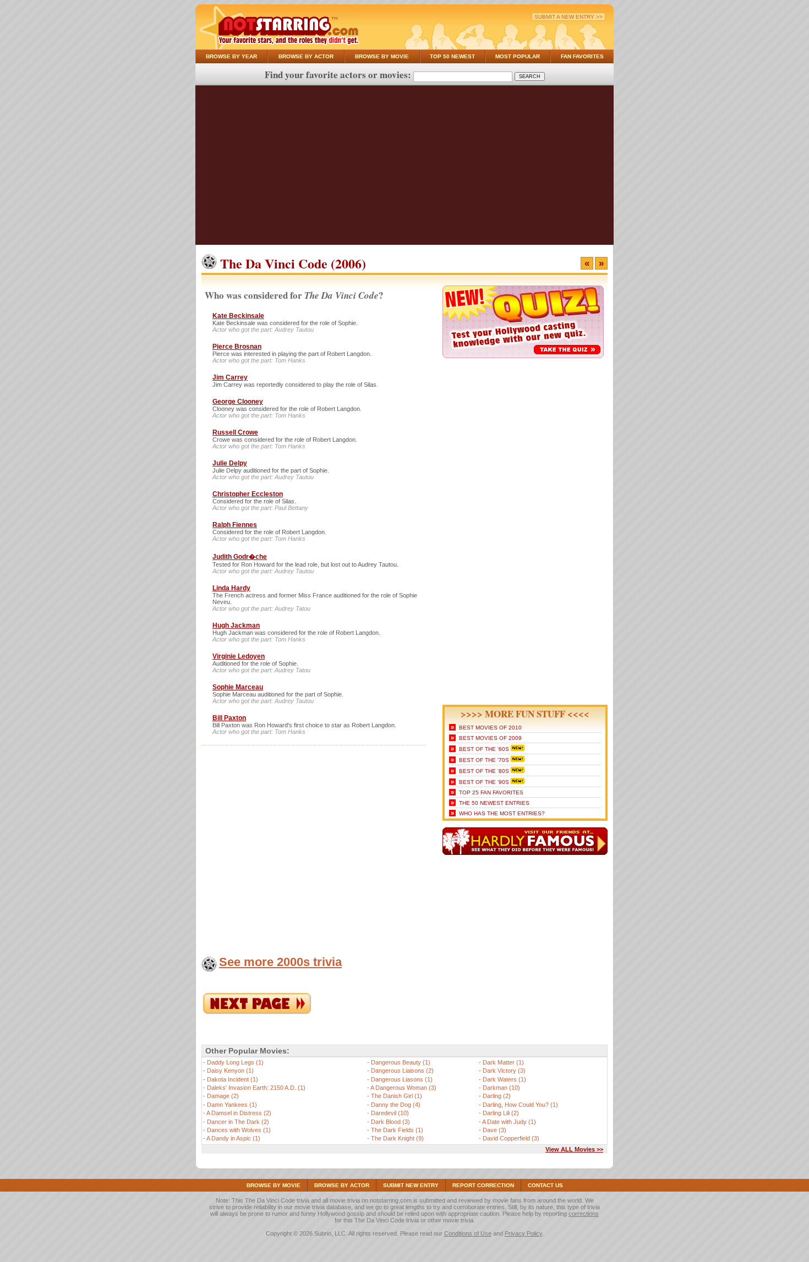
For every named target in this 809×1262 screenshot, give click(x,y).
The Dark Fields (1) (397, 1130)
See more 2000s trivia (280, 962)
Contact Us (545, 1185)
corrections (584, 1213)
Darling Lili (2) (501, 1113)
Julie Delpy (229, 463)
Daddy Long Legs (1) (235, 1062)
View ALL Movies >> (574, 1149)
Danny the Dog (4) (395, 1104)
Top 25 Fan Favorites (491, 792)
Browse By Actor (306, 56)
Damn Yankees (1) (232, 1104)
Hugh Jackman (236, 625)
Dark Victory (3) (504, 1070)
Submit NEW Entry (411, 1185)
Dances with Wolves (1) (239, 1130)
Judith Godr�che (239, 557)
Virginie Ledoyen (238, 656)
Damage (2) (223, 1096)
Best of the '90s (484, 782)
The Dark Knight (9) (397, 1138)
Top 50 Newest (452, 56)
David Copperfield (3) (511, 1138)
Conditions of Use (467, 1233)
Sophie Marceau (237, 687)
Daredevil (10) (390, 1113)
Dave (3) (494, 1130)
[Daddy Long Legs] (257, 1012)
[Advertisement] (404, 168)
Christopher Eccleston (247, 494)
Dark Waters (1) (504, 1079)
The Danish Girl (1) (396, 1096)
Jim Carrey (230, 377)
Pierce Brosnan (236, 346)
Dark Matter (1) (503, 1062)
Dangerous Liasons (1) (402, 1079)
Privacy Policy (523, 1233)
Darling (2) (497, 1096)
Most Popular (517, 56)
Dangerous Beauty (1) (400, 1062)
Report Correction (483, 1185)
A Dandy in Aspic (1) (233, 1138)
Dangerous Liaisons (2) (402, 1070)
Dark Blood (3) (390, 1121)
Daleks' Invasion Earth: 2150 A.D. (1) (256, 1087)
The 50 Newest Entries (494, 803)
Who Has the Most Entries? (502, 813)
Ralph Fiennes (234, 525)
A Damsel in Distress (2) (238, 1113)
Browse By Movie (382, 56)
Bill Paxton (229, 718)
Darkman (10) (501, 1087)
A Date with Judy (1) (509, 1121)
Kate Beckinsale (238, 316)
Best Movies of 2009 (490, 738)
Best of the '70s (484, 760)
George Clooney (237, 401)
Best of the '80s (484, 771)
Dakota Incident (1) (232, 1079)
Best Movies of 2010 (490, 728)
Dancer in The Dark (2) (238, 1121)
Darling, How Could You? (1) (520, 1104)
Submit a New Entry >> (568, 17)
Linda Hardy (231, 588)
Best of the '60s (484, 749)
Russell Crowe (235, 432)
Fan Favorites (582, 56)
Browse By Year (231, 56)
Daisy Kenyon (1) (230, 1070)
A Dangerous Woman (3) (403, 1087)
